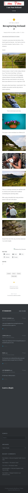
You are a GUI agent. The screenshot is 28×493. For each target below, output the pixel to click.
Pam (3, 353)
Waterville (14, 276)
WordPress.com (16, 490)
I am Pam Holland (14, 7)
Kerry (13, 273)
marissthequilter (6, 468)
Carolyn (5, 335)
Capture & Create (14, 22)
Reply (24, 318)
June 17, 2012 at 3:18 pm (8, 337)
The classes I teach (14, 462)
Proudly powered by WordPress (12, 488)
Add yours (22, 311)
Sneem (21, 75)
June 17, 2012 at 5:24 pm (8, 354)
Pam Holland (11, 32)
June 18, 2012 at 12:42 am (8, 372)
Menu (14, 10)
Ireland (8, 273)
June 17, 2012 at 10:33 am (8, 320)
